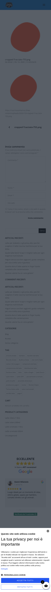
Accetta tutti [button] (25, 580)
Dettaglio (4, 569)
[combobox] (48, 531)
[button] (25, 575)
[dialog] (25, 560)
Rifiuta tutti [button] (25, 587)
